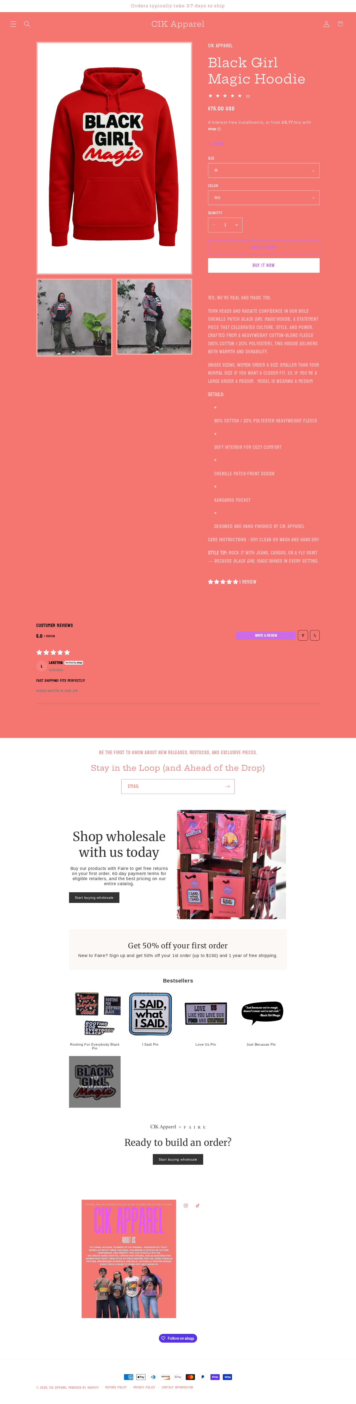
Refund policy (116, 1387)
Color (213, 186)
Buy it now (264, 265)
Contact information (177, 1387)
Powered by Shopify (84, 1388)
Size (211, 158)
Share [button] (218, 144)
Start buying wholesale (94, 898)
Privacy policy (144, 1387)
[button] (13, 24)
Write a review (266, 635)
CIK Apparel (59, 1388)
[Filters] (303, 635)
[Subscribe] (227, 786)
